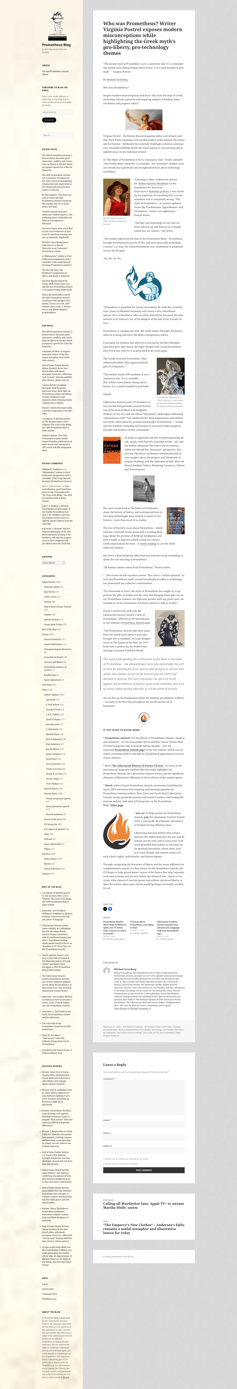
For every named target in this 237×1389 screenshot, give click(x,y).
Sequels (47, 614)
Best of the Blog (49, 629)
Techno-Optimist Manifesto (153, 183)
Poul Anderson (53, 744)
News (44, 689)
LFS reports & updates (54, 829)
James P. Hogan (53, 719)
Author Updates (51, 694)
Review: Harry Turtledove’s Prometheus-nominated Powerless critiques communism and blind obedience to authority (55, 1214)
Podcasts (48, 839)
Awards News (50, 793)
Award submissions (53, 644)
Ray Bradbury (52, 749)
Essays (45, 634)
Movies (47, 863)
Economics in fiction (53, 657)
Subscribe (49, 120)
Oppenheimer (131, 1029)
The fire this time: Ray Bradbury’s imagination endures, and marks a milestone (56, 273)
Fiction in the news (53, 819)
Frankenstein (111, 1029)
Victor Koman (52, 783)
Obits (46, 834)
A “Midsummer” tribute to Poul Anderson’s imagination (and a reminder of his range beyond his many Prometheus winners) (57, 475)
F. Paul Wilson (52, 704)
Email (107, 1133)
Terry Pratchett (53, 764)
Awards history (51, 788)
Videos (47, 849)
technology (157, 1029)
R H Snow (46, 528)
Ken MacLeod (52, 724)
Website (107, 1146)
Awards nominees (54, 814)
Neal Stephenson (54, 739)
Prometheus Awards (132, 622)
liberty (121, 1029)
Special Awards (51, 619)
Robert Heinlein (53, 754)
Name (107, 1120)
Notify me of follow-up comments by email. (127, 1158)
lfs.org (66, 1377)
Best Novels (49, 591)
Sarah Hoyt (51, 759)
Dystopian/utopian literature (57, 649)
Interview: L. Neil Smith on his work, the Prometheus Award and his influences (56, 1014)
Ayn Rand (50, 699)
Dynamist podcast (159, 191)
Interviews (47, 684)
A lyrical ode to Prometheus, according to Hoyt (141, 924)
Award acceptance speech (58, 798)
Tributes (46, 873)
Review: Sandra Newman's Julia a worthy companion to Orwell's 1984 (57, 410)
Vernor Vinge (52, 778)
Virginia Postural (111, 1035)
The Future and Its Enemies (129, 1032)
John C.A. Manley (50, 506)
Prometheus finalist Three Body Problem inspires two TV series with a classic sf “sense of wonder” (115, 927)
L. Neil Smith (52, 729)
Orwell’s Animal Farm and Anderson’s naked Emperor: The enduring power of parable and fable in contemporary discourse (57, 217)
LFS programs (50, 824)
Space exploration (52, 679)
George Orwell (53, 709)
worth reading (148, 543)
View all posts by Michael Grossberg (131, 1008)
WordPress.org (49, 1299)
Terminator (168, 1029)
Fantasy (47, 601)
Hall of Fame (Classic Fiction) (57, 606)
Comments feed (49, 1294)
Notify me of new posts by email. (121, 1163)
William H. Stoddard (51, 469)
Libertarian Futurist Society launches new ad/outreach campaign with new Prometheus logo (168, 927)
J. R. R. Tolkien (52, 714)
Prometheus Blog (56, 44)
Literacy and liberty (53, 662)
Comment (109, 1079)
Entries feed (48, 1289)
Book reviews (50, 858)
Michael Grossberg (117, 79)
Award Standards (52, 639)
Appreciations (48, 582)
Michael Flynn (52, 734)
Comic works (50, 596)
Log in (45, 1284)
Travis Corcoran (53, 768)
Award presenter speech (57, 806)
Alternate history (52, 587)
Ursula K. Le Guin (54, 773)
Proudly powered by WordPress (118, 1256)
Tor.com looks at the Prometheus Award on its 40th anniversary (56, 1026)
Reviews (46, 854)
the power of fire (151, 1032)
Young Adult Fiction (53, 624)
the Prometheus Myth (170, 1032)
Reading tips (50, 675)
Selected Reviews (52, 868)
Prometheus (145, 1029)
